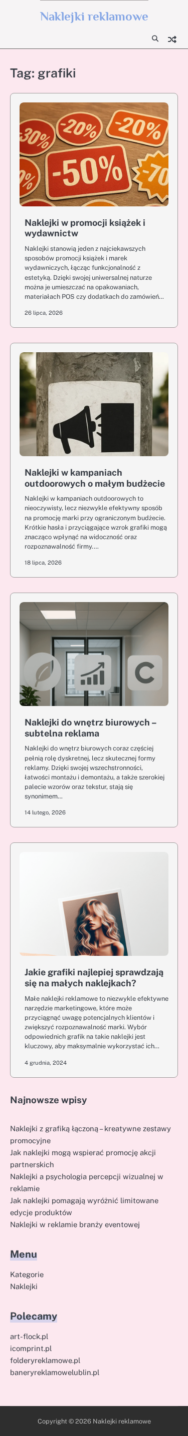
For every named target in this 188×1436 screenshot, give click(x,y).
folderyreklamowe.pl (45, 1360)
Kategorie (27, 1274)
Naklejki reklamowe (94, 16)
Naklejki (24, 1286)
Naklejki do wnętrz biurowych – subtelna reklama (90, 727)
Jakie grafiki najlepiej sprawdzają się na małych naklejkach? (94, 977)
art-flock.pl (29, 1336)
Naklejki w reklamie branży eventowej (75, 1224)
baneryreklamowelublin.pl (54, 1372)
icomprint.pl (31, 1348)
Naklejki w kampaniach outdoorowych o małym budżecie (95, 478)
